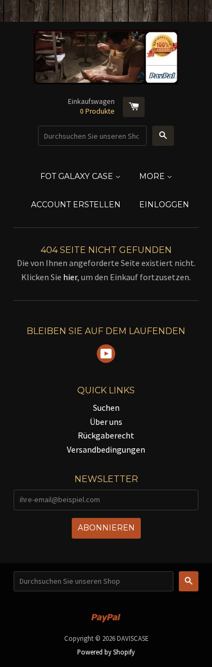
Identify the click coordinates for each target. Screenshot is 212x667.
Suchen (106, 407)
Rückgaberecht (106, 435)
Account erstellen (76, 204)
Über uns (106, 421)
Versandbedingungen (106, 449)
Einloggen (164, 204)
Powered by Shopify (106, 651)
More (153, 176)
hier (70, 276)
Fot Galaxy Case (77, 176)
